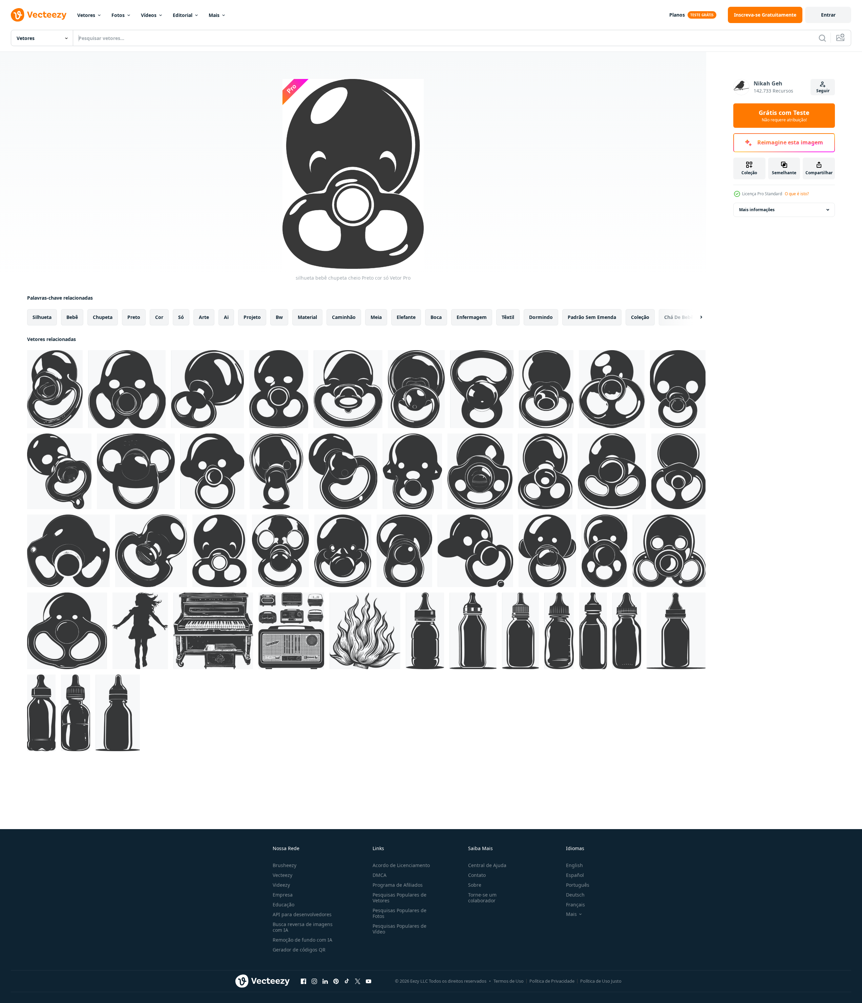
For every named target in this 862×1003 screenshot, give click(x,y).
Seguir (822, 91)
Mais (214, 15)
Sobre (474, 885)
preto (133, 317)
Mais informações (757, 210)
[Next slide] (695, 317)
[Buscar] (822, 38)
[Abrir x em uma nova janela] (357, 981)
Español (575, 875)
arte (204, 317)
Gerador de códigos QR (299, 949)
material (307, 317)
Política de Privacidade (551, 981)
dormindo (541, 317)
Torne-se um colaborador (482, 897)
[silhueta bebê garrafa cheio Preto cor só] (425, 631)
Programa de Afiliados (398, 885)
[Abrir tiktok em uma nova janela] (347, 981)
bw (279, 317)
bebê (72, 317)
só (181, 317)
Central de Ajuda (487, 865)
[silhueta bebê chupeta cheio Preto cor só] (55, 389)
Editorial (182, 15)
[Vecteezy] (38, 15)
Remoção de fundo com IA (302, 940)
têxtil (508, 317)
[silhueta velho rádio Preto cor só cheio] (291, 631)
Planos (677, 15)
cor (159, 317)
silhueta (42, 317)
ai (226, 317)
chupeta (102, 317)
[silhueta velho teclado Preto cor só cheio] (213, 631)
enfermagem (472, 317)
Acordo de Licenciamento (401, 865)
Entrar (828, 15)
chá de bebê (678, 317)
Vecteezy (282, 875)
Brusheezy (284, 865)
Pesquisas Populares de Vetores (399, 897)
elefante (406, 317)
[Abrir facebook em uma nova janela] (303, 981)
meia (376, 317)
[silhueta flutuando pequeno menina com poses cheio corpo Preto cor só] (140, 631)
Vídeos (148, 15)
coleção (640, 317)
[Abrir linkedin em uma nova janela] (325, 981)
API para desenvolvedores (302, 914)
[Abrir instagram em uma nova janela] (314, 981)
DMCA (379, 875)
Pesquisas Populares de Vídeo (399, 929)
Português (577, 885)
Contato (477, 875)
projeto (252, 317)
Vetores (86, 15)
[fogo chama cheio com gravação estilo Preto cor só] (365, 631)
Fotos (118, 15)
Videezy (281, 885)
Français (575, 904)
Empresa (283, 894)
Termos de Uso (508, 981)
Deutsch (575, 894)
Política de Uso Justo (601, 981)
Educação (283, 904)
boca (436, 317)
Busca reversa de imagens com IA (303, 927)
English (574, 865)
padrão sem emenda (592, 317)
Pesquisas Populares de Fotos (399, 913)
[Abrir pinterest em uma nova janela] (336, 981)
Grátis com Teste (784, 115)
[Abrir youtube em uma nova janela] (368, 981)
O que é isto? (797, 194)
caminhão (344, 317)
